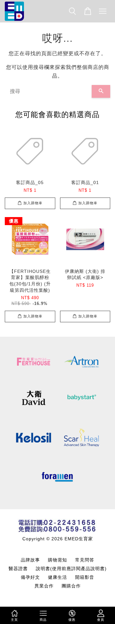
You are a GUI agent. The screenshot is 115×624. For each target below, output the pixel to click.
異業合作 (44, 586)
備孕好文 (30, 577)
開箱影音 (84, 577)
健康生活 (57, 577)
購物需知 (57, 560)
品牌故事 (30, 560)
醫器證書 (18, 568)
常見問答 (84, 560)
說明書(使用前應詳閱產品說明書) (71, 568)
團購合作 (71, 586)
